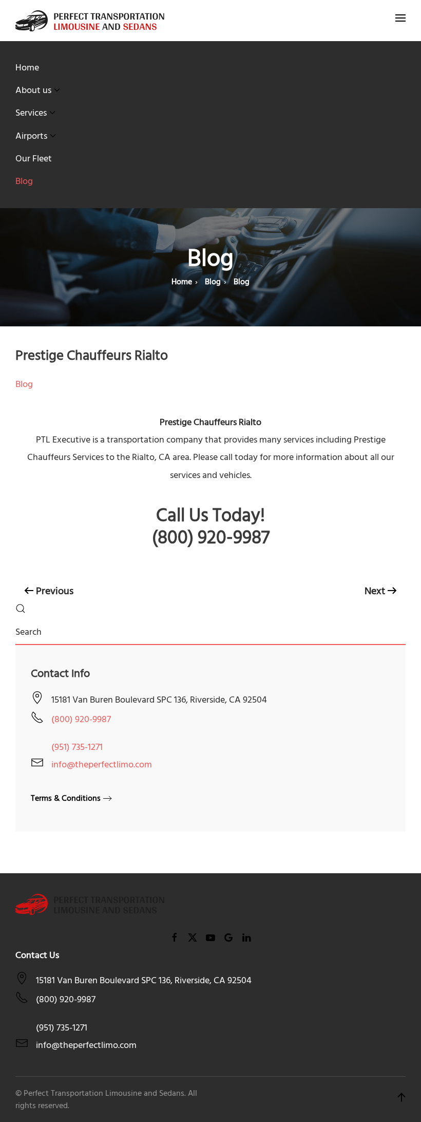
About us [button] (33, 90)
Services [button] (31, 112)
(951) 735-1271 (77, 747)
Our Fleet (33, 158)
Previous (54, 591)
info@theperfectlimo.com (101, 764)
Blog (24, 181)
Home (27, 67)
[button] (400, 20)
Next (375, 591)
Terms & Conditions (66, 798)
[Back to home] (89, 20)
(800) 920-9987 (81, 719)
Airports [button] (31, 135)
